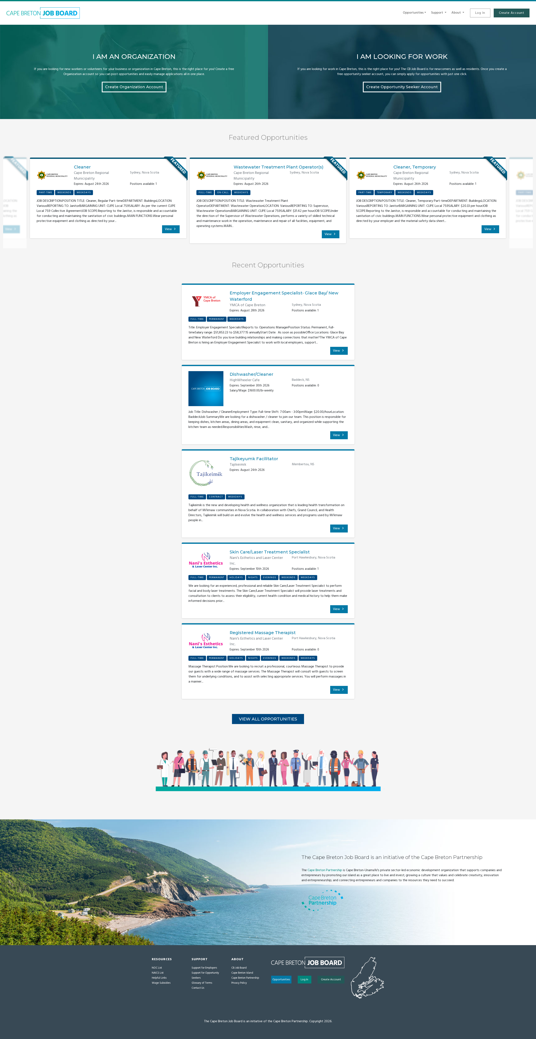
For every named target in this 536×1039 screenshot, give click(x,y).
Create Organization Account (134, 86)
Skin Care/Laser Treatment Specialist (270, 551)
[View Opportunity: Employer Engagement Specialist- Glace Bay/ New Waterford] (206, 303)
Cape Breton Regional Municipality (91, 175)
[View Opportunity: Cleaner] (52, 175)
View (169, 229)
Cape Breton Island (242, 973)
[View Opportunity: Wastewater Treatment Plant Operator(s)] (211, 175)
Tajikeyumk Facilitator (254, 458)
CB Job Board (239, 968)
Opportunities (281, 979)
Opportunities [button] (413, 13)
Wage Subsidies (161, 983)
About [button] (456, 13)
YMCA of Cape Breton (247, 305)
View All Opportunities (268, 719)
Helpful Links (159, 978)
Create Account (511, 13)
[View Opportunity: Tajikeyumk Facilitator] (206, 475)
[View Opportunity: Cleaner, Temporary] (371, 175)
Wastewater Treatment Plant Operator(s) (278, 167)
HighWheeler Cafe (245, 380)
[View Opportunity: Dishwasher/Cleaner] (206, 390)
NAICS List (158, 973)
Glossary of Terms (202, 983)
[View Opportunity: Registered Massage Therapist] (206, 642)
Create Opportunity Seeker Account (402, 86)
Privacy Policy (239, 983)
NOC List (157, 968)
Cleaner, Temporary (414, 167)
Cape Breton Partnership (325, 870)
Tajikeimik (238, 465)
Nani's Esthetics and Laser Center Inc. (256, 560)
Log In (480, 13)
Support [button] (437, 13)
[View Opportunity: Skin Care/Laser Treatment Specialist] (206, 562)
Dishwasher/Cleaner (251, 374)
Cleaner (82, 167)
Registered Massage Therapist (263, 632)
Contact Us (198, 988)
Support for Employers (204, 968)
